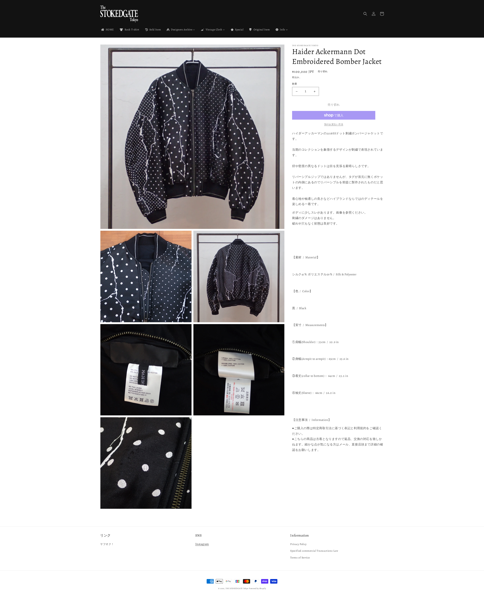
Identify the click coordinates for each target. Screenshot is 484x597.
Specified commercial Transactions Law (314, 551)
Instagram (202, 544)
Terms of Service (300, 557)
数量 (294, 84)
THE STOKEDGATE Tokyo (237, 588)
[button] (365, 14)
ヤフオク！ (107, 544)
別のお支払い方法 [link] (333, 124)
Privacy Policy (298, 544)
